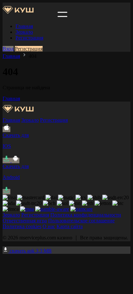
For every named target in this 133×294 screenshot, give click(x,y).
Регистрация (29, 37)
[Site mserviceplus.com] (29, 15)
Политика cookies (22, 226)
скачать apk (30, 251)
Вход (8, 48)
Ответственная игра (25, 220)
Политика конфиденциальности (85, 215)
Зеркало (24, 32)
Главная (24, 26)
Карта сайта (69, 226)
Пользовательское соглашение (81, 220)
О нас (49, 226)
